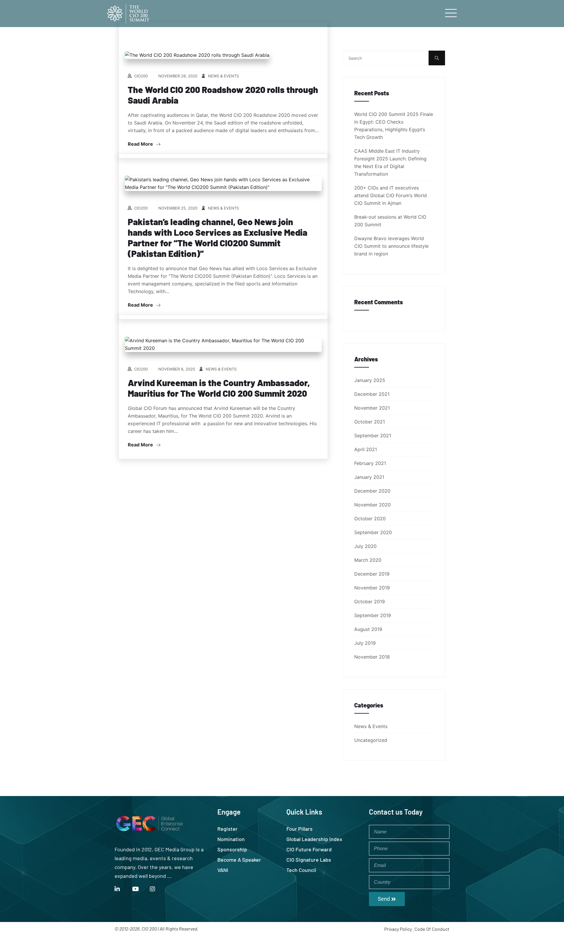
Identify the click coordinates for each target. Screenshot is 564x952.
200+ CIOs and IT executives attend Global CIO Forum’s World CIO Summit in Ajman (390, 195)
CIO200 (141, 76)
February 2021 (370, 463)
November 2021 (372, 408)
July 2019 (365, 643)
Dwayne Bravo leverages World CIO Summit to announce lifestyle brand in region (391, 246)
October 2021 (369, 422)
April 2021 (365, 449)
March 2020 (367, 560)
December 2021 (372, 394)
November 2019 (372, 588)
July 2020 (365, 546)
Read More (141, 144)
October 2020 (370, 518)
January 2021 (369, 477)
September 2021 (372, 435)
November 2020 (372, 505)
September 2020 (373, 532)
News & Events (223, 76)
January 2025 (369, 380)
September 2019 (372, 615)
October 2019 (369, 601)
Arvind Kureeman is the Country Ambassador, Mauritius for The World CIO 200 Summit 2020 (219, 387)
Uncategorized (370, 740)
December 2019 (372, 574)
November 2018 (372, 657)
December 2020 (372, 491)
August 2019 (368, 629)
